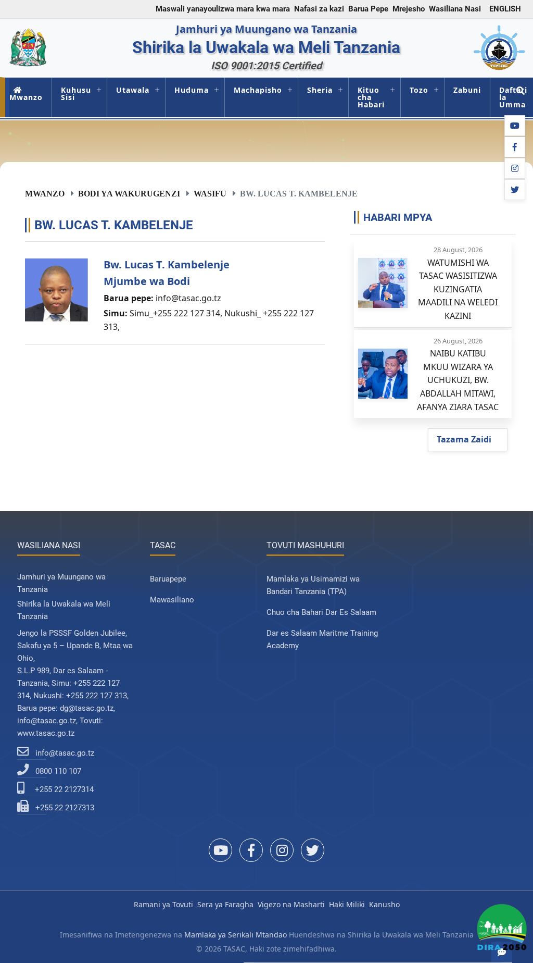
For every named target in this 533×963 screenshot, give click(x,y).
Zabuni (467, 90)
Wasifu (210, 193)
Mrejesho (408, 9)
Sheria (320, 90)
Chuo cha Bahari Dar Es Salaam (321, 612)
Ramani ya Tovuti (163, 904)
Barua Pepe (368, 9)
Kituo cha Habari (371, 97)
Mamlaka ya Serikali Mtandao (235, 935)
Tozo (419, 90)
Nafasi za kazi (319, 9)
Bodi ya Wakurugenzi (129, 193)
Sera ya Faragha (225, 904)
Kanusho (384, 904)
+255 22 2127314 (64, 789)
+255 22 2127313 (64, 807)
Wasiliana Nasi (455, 9)
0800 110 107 (58, 771)
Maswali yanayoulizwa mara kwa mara (223, 9)
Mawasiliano (172, 599)
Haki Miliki (347, 904)
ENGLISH (505, 9)
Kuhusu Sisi (76, 93)
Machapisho (258, 90)
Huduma (191, 90)
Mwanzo (26, 97)
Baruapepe (168, 579)
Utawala (132, 90)
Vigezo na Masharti (291, 904)
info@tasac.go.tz (188, 298)
